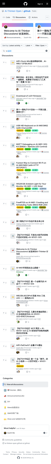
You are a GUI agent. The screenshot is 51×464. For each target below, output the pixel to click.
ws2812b (43, 189)
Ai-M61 (34, 130)
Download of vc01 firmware (28, 96)
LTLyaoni (19, 335)
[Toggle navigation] (3, 3)
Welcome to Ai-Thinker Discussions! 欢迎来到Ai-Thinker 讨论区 (17, 32)
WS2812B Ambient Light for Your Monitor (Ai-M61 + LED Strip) (31, 185)
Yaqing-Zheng (21, 84)
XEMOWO (19, 66)
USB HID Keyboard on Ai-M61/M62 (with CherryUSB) (32, 126)
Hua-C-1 (19, 270)
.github (26, 11)
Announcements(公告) (13, 37)
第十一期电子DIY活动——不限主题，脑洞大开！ (32, 110)
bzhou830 (19, 369)
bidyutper (19, 98)
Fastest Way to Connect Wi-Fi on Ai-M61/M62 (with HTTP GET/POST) (31, 165)
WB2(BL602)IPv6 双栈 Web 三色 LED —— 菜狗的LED (30, 296)
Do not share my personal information (35, 454)
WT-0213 (19, 319)
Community (36, 452)
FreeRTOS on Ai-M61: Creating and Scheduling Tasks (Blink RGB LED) (32, 203)
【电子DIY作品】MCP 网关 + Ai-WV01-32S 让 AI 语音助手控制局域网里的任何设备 (32, 330)
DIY (45, 240)
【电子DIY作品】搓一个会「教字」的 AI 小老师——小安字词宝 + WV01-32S (32, 361)
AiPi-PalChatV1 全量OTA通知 (29, 345)
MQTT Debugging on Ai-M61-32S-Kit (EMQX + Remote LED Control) (32, 145)
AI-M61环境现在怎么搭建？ (28, 268)
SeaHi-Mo (27, 37)
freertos (42, 207)
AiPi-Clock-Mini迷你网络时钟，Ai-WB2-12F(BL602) (31, 62)
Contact (5, 454)
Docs (43, 452)
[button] (46, 51)
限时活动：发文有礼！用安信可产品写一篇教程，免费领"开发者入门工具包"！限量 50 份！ (32, 79)
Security (21, 452)
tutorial (27, 130)
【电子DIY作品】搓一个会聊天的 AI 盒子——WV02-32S (31, 282)
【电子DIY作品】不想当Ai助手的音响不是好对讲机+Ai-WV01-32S (32, 236)
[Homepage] (25, 4)
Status (28, 452)
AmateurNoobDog (22, 240)
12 (29, 261)
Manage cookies (15, 454)
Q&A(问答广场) (41, 98)
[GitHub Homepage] (18, 457)
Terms (8, 452)
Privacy (14, 452)
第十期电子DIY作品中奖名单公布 (30, 221)
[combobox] (25, 51)
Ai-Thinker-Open (13, 11)
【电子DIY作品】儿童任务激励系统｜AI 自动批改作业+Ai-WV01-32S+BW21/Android (32, 314)
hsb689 (18, 286)
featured (20, 130)
